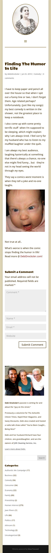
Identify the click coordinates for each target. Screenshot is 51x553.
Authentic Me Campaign (15, 470)
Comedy (37, 74)
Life (6, 515)
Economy (9, 490)
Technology (10, 530)
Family (7, 495)
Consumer (9, 485)
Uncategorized (11, 535)
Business (9, 475)
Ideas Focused (33, 549)
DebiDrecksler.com (31, 256)
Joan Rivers (10, 510)
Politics (8, 520)
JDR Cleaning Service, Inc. (25, 443)
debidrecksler (13, 74)
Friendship (9, 500)
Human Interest (12, 505)
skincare (8, 525)
